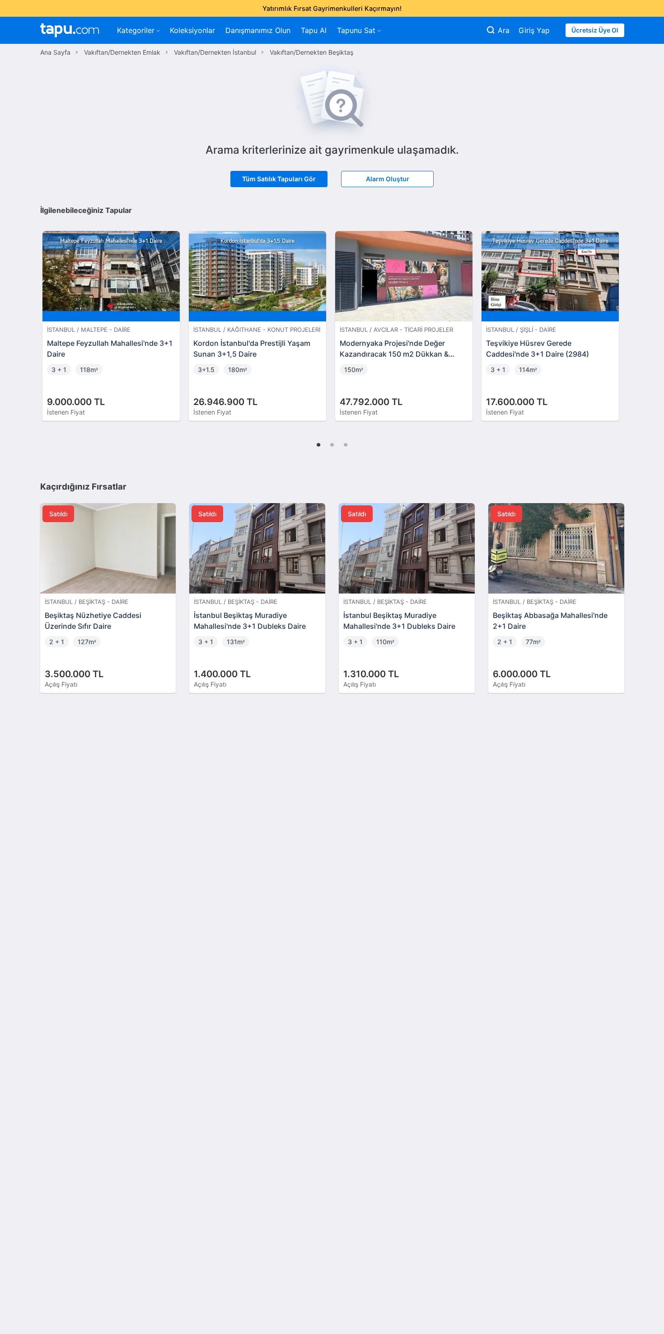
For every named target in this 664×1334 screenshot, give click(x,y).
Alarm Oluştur (387, 179)
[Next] (614, 316)
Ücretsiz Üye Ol (594, 30)
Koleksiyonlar (192, 30)
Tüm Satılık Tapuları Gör (279, 179)
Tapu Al (314, 30)
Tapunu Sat (356, 30)
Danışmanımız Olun (257, 30)
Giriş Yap (534, 30)
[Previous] (50, 316)
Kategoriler (135, 30)
